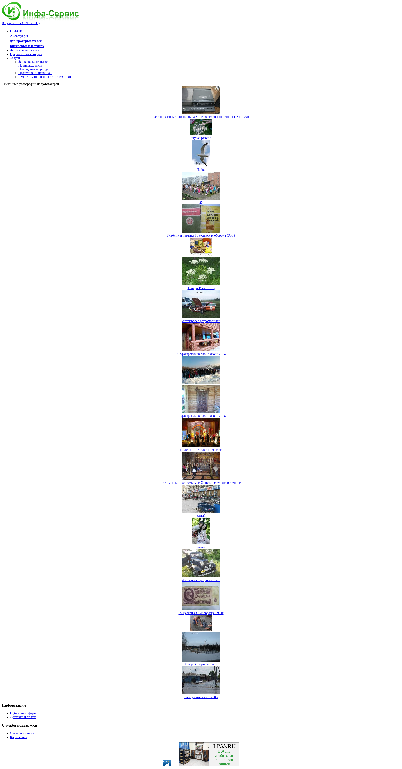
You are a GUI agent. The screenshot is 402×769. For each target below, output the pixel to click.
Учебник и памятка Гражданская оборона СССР (201, 235)
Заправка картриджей (33, 61)
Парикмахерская (30, 65)
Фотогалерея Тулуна (24, 50)
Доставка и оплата (23, 717)
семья (201, 547)
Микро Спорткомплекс (201, 664)
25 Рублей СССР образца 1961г (201, 613)
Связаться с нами (22, 733)
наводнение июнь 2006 (201, 697)
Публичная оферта (23, 713)
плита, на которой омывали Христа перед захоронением (201, 482)
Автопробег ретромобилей (201, 321)
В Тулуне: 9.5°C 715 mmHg (21, 23)
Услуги (15, 58)
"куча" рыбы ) (201, 138)
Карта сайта (18, 737)
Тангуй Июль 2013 (201, 288)
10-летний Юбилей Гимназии (201, 449)
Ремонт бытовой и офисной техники (44, 76)
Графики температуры (26, 54)
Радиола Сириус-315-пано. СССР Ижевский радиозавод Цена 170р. (201, 116)
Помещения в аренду (33, 69)
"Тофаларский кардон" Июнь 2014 (201, 354)
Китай (201, 515)
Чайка (201, 169)
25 (201, 202)
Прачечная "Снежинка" (35, 73)
